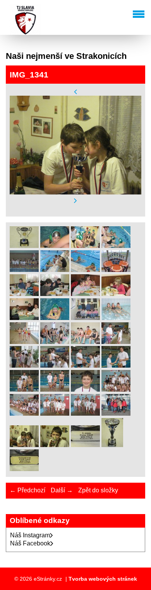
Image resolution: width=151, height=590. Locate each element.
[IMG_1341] (24, 445)
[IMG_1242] (24, 270)
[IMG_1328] (115, 365)
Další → (62, 490)
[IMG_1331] (85, 389)
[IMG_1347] (54, 445)
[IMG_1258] (24, 294)
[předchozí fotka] (75, 92)
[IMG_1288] (54, 342)
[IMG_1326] (54, 365)
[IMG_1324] (115, 342)
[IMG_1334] (54, 413)
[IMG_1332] (115, 389)
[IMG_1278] (85, 318)
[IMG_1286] (24, 342)
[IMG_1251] (54, 270)
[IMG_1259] (54, 294)
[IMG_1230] (54, 246)
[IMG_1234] (115, 246)
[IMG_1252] (85, 270)
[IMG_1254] (115, 270)
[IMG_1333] (24, 413)
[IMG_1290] (85, 342)
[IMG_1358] (24, 246)
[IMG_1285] (115, 318)
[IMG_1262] (115, 294)
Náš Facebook (30, 543)
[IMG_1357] (24, 469)
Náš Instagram (30, 535)
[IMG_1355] (112, 445)
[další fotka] (75, 201)
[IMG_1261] (85, 294)
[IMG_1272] (54, 318)
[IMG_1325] (24, 365)
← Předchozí (27, 490)
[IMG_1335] (85, 413)
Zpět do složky (98, 490)
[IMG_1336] (115, 413)
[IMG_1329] (24, 389)
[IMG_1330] (54, 389)
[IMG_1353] (85, 445)
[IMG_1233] (85, 246)
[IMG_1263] (24, 318)
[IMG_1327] (85, 365)
